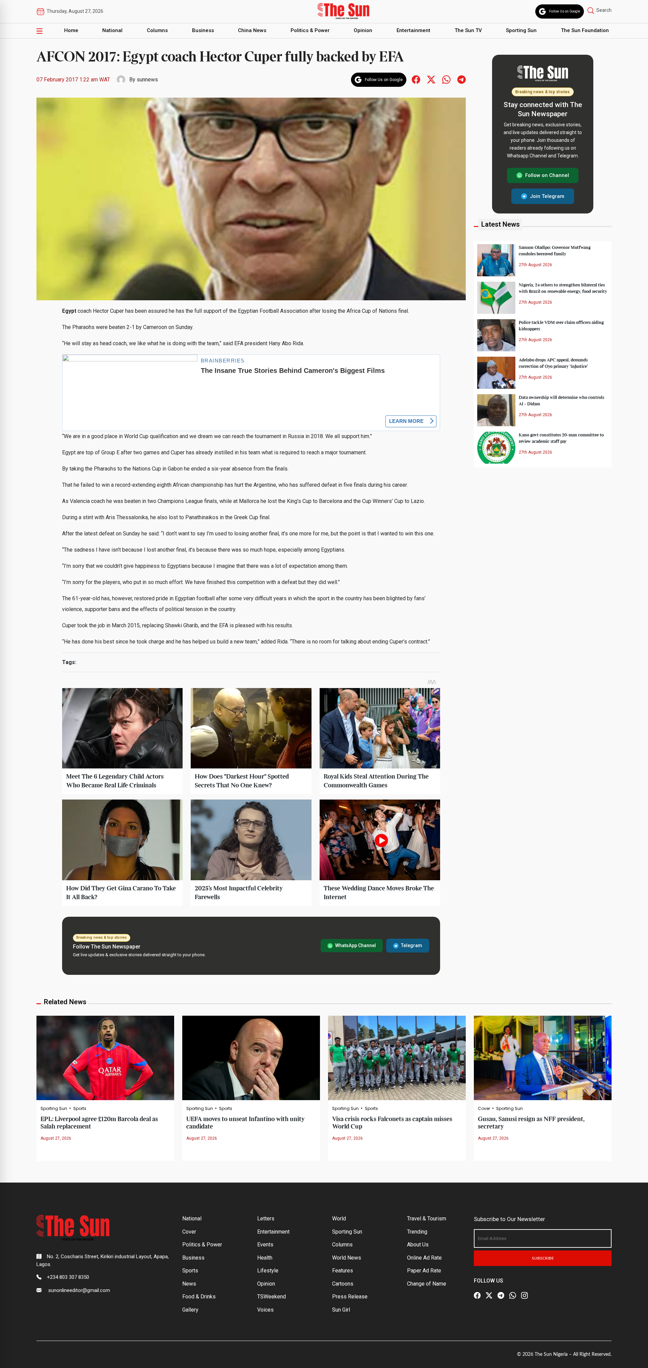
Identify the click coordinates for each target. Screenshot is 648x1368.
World (339, 1218)
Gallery (190, 1310)
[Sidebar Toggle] (39, 31)
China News (252, 30)
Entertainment (413, 30)
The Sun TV (468, 30)
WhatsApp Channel (355, 945)
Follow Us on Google (564, 11)
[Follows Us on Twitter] (431, 79)
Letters (265, 1218)
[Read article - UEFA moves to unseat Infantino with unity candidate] (251, 1057)
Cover (484, 1109)
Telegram (411, 945)
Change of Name (426, 1284)
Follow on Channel (547, 175)
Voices (265, 1310)
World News (346, 1258)
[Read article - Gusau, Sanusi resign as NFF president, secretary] (543, 1057)
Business (203, 30)
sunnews (147, 79)
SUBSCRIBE (543, 1258)
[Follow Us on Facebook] (477, 1295)
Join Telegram (547, 196)
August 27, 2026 (55, 1138)
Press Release (350, 1296)
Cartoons (342, 1284)
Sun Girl (341, 1310)
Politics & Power (310, 30)
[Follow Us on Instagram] (524, 1295)
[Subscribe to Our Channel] (500, 1295)
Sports (79, 1109)
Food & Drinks (199, 1296)
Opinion (363, 30)
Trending (417, 1231)
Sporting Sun (521, 30)
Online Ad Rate (424, 1258)
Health (264, 1258)
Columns (157, 30)
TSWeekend (271, 1296)
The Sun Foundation (585, 30)
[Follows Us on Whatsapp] (446, 79)
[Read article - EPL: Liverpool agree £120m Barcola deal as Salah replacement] (105, 1057)
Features (342, 1270)
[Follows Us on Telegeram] (461, 79)
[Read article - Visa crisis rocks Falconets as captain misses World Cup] (397, 1057)
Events (265, 1244)
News (189, 1284)
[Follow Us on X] (489, 1295)
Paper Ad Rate (424, 1270)
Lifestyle (267, 1270)
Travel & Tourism (426, 1218)
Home (71, 30)
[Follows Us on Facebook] (416, 79)
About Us (418, 1244)
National (112, 30)
